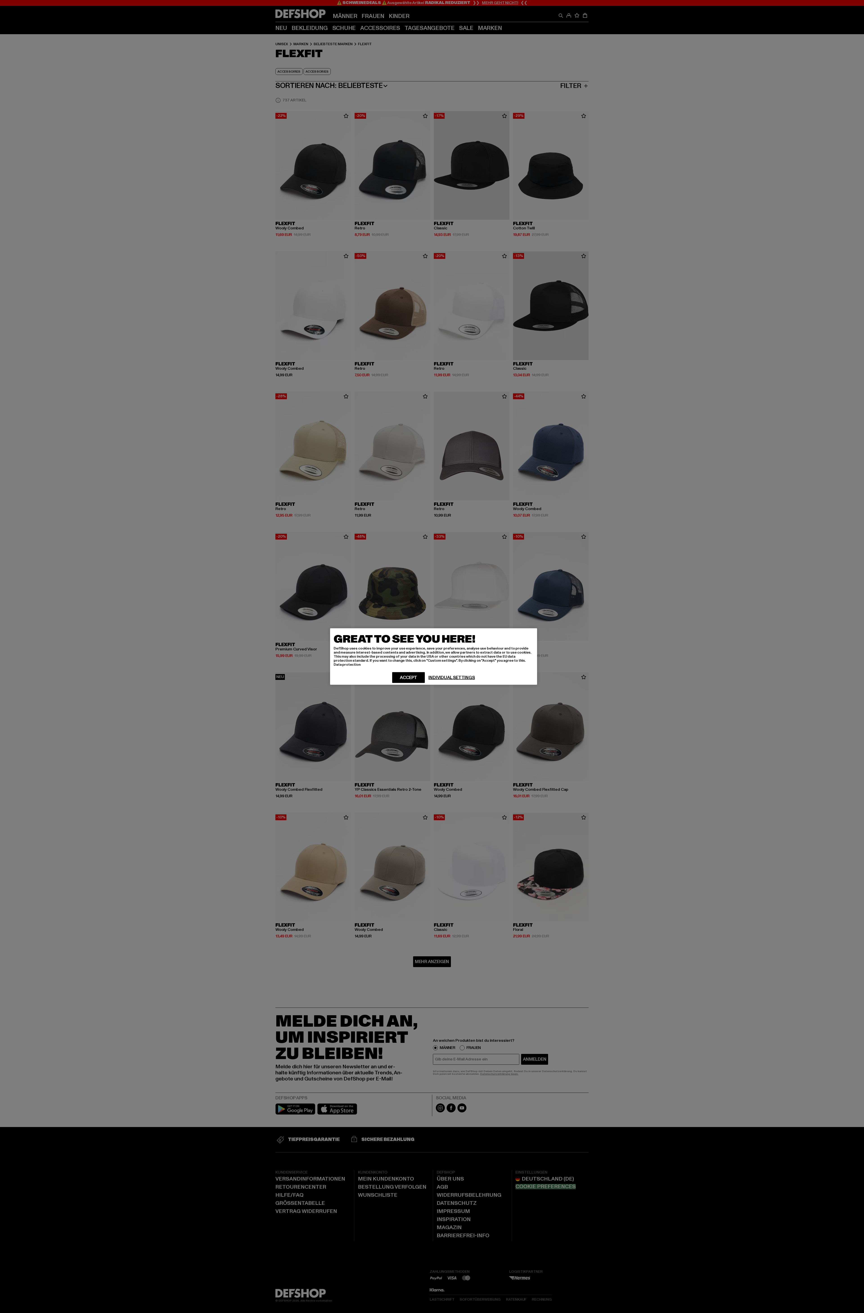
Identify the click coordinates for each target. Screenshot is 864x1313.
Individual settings (451, 677)
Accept (408, 677)
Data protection (347, 664)
